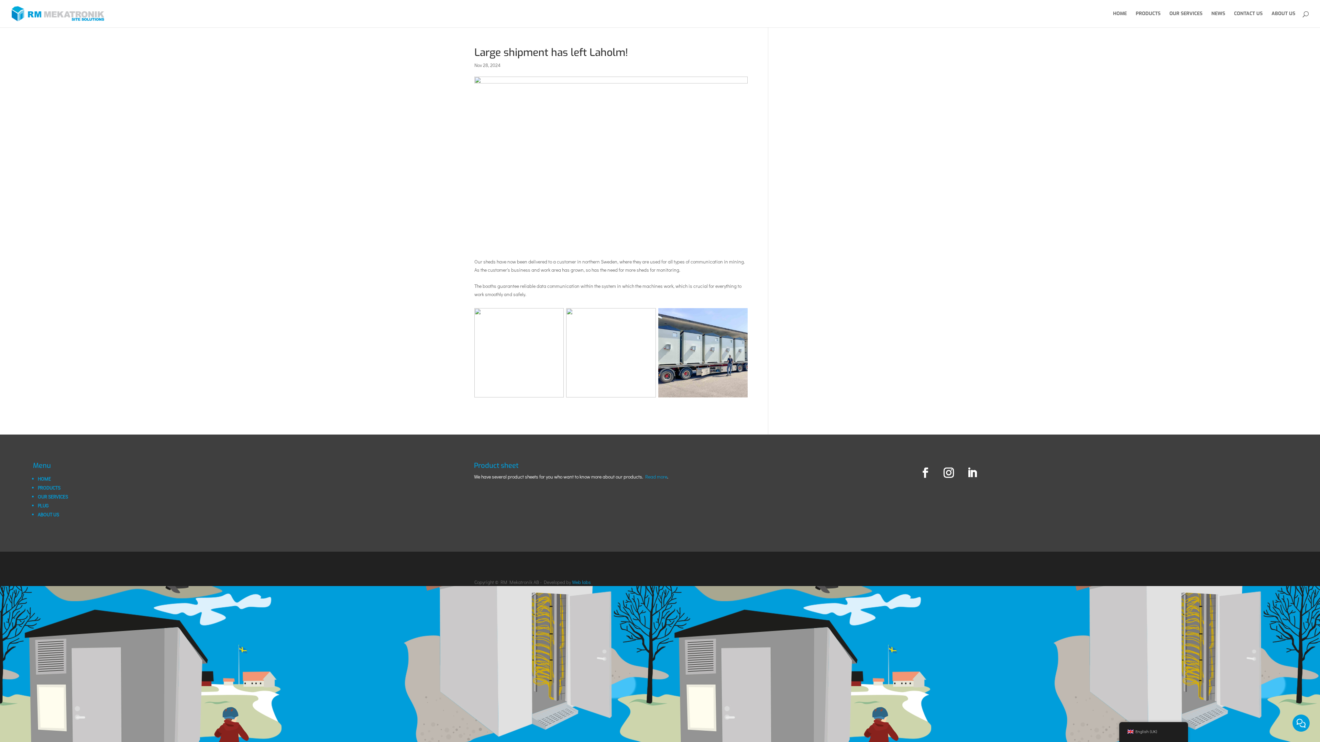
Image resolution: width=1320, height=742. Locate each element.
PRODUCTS (49, 487)
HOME (44, 478)
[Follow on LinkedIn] (972, 472)
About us (1283, 14)
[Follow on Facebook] (925, 472)
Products (1148, 14)
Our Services (1185, 14)
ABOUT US (48, 514)
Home (1120, 14)
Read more (656, 476)
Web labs (581, 582)
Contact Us (1248, 14)
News (1218, 14)
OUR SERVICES (53, 496)
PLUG (43, 505)
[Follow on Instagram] (948, 472)
